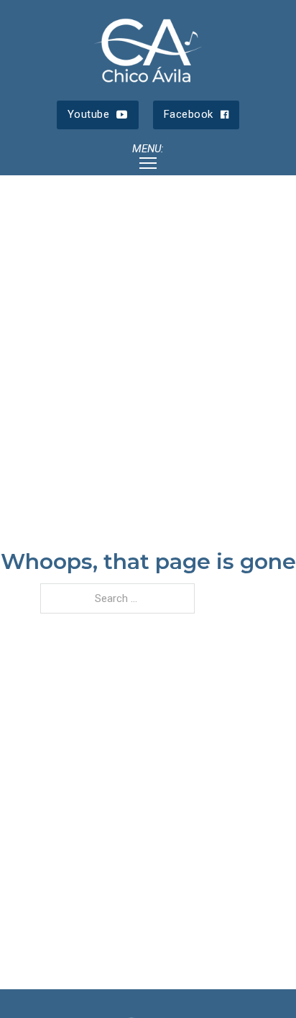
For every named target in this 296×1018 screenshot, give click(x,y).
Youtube (89, 114)
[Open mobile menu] (148, 163)
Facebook (188, 114)
